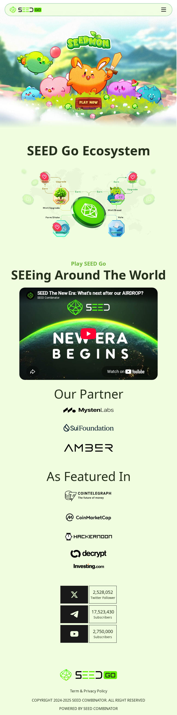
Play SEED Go (88, 263)
